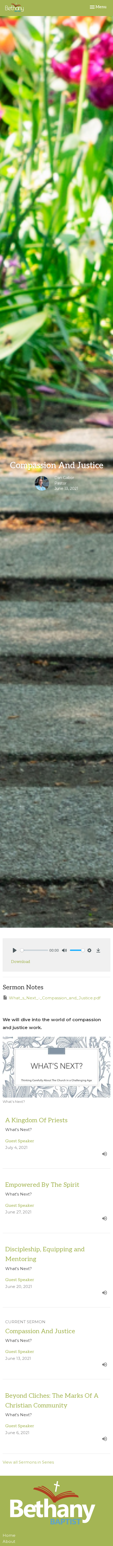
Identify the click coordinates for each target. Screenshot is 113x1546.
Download (20, 961)
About (9, 1541)
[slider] (34, 950)
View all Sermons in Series (28, 1462)
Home (9, 1535)
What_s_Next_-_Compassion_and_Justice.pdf (54, 997)
